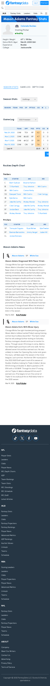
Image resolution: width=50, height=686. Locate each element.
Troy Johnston (28, 187)
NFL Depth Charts (8, 471)
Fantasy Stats (16, 13)
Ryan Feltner (31, 228)
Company (5, 647)
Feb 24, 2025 (9, 132)
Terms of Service (8, 667)
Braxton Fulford (29, 183)
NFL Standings (7, 487)
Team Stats (6, 483)
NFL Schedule (6, 491)
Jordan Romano (15, 236)
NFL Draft (5, 495)
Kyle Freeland (45, 228)
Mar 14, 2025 (9, 144)
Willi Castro (42, 187)
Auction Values (7, 543)
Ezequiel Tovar (15, 194)
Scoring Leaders (7, 567)
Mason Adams (18, 256)
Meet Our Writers (8, 651)
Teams (4, 551)
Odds (35, 13)
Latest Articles (7, 499)
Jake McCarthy (15, 202)
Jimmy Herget (32, 232)
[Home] (16, 3)
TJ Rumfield (14, 187)
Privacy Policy (6, 663)
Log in (36, 3)
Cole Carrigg (43, 194)
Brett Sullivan (14, 183)
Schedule (5, 555)
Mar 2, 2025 (9, 136)
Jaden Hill (43, 232)
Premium (44, 3)
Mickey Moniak (29, 202)
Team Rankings (7, 479)
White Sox (34, 256)
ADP (3, 475)
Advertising (5, 659)
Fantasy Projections (9, 523)
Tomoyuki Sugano (16, 228)
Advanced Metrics (8, 535)
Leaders (27, 13)
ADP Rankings (6, 539)
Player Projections (8, 579)
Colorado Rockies (28, 26)
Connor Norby (28, 190)
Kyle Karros (13, 198)
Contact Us (5, 655)
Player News (6, 467)
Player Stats (6, 456)
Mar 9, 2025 (9, 140)
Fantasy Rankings (8, 527)
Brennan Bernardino (16, 232)
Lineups (4, 547)
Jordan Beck (14, 209)
